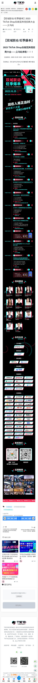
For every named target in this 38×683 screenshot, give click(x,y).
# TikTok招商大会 (8, 509)
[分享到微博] (26, 9)
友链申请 (6, 645)
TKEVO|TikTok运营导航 (18, 673)
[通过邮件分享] (36, 9)
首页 (3, 8)
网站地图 (13, 645)
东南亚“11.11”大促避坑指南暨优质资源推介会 (9, 578)
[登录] (35, 2)
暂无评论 (8, 584)
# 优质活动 (9, 507)
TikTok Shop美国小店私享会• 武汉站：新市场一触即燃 (28, 556)
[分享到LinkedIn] (30, 9)
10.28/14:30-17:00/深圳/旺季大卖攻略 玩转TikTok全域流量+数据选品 (10, 556)
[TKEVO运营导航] (19, 3)
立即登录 (19, 596)
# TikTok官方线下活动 (19, 507)
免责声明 (21, 645)
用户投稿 (28, 645)
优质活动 (13, 8)
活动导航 (8, 8)
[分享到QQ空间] (33, 9)
